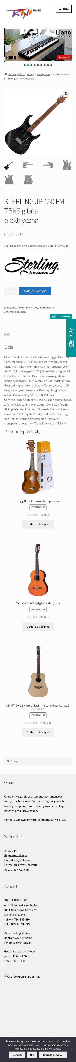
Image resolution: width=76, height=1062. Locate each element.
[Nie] (71, 1049)
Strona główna (16, 74)
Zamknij (17, 1054)
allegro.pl (10, 850)
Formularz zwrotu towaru (20, 865)
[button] (25, 65)
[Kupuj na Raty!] (61, 316)
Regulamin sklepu (15, 855)
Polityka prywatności (17, 860)
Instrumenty (46, 307)
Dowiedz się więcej (52, 1054)
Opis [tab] (7, 334)
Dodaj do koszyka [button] (38, 524)
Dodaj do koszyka (34, 291)
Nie (32, 1054)
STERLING (20, 311)
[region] (38, 47)
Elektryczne (43, 74)
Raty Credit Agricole (17, 869)
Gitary (30, 74)
